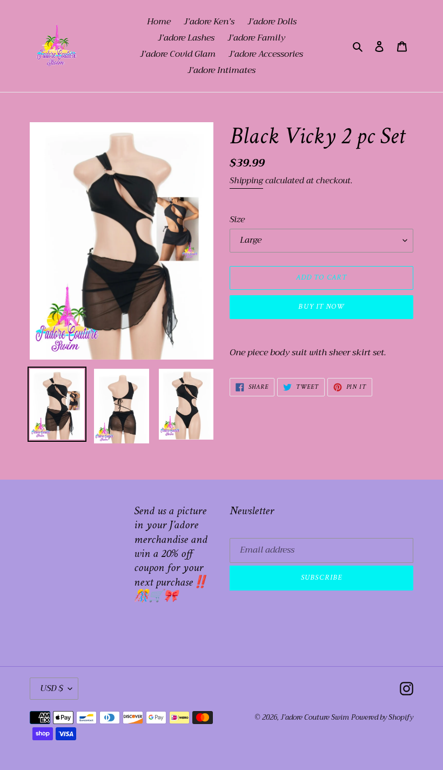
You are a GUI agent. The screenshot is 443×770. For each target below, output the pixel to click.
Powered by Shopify (382, 717)
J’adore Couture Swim (314, 717)
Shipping (246, 181)
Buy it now (321, 306)
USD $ (51, 688)
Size (237, 219)
